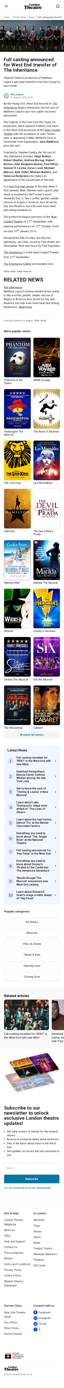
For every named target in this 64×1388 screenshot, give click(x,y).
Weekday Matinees (45, 1254)
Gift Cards (39, 1265)
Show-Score (11, 1328)
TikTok (43, 1323)
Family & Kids (32, 954)
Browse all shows (32, 734)
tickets (17, 264)
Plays (36, 1225)
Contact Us (10, 1247)
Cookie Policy (12, 1275)
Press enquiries (14, 1252)
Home (7, 17)
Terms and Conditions (17, 1264)
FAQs (7, 1235)
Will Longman (17, 94)
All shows (32, 922)
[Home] (33, 6)
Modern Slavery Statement (13, 1283)
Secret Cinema (13, 1333)
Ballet (36, 1242)
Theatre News (19, 17)
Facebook (45, 1312)
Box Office (10, 1322)
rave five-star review (21, 186)
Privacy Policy (44, 1188)
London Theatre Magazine (13, 1222)
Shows (37, 1231)
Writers (8, 1258)
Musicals (32, 932)
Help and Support (14, 1241)
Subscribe (31, 1179)
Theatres (38, 1259)
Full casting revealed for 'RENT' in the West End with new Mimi (25, 1035)
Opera (37, 1237)
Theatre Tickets (42, 1248)
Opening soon (32, 965)
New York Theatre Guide (14, 1315)
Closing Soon (32, 976)
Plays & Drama (32, 944)
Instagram (45, 1318)
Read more (25, 307)
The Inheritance (13, 252)
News (31, 17)
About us (9, 1230)
